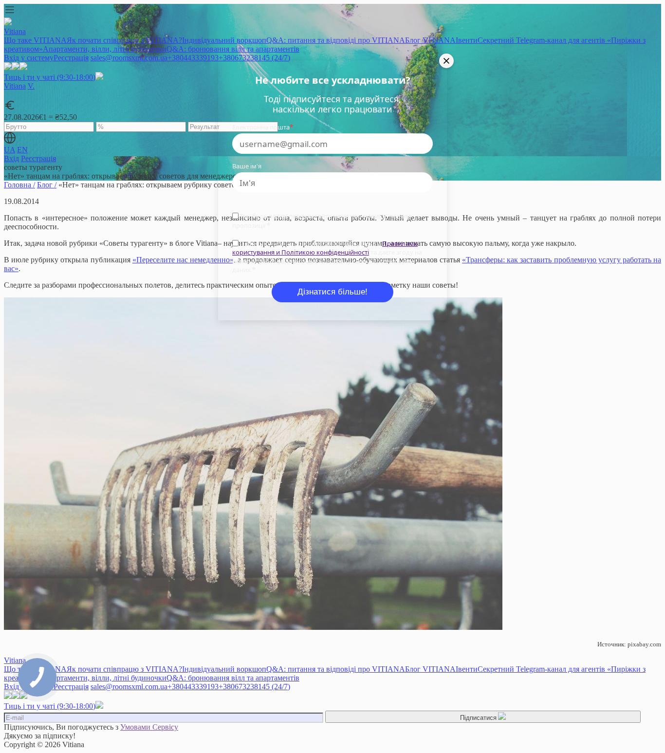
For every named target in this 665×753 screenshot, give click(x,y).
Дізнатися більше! (332, 291)
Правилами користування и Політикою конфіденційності (325, 248)
